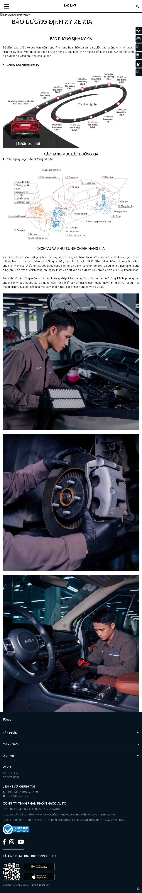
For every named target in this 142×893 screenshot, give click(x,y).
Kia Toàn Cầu (11, 773)
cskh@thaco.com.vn (18, 796)
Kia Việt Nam (11, 777)
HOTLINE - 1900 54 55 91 (22, 792)
